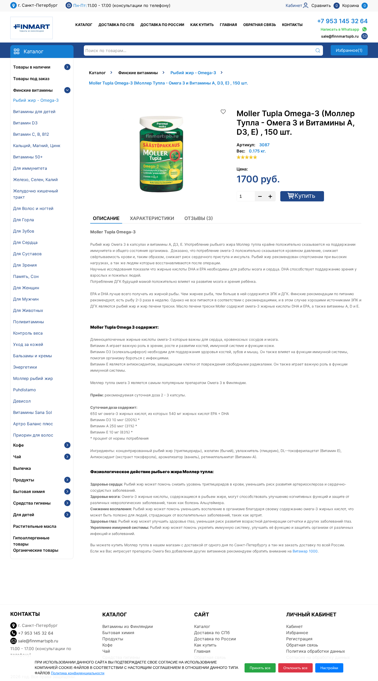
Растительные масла (34, 526)
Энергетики (25, 367)
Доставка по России (162, 24)
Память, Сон (26, 276)
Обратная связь (259, 24)
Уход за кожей (28, 344)
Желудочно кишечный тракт (35, 194)
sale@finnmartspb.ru (340, 36)
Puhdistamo (24, 389)
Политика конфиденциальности (77, 673)
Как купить (202, 24)
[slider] (247, 157)
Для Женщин (26, 287)
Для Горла (23, 219)
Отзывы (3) (198, 218)
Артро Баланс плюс (33, 423)
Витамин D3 (25, 122)
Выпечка (22, 468)
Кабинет (294, 626)
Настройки (329, 668)
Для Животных (28, 310)
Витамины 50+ (28, 156)
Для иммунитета (30, 168)
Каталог (83, 24)
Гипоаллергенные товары (31, 541)
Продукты (23, 479)
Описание (106, 218)
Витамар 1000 (305, 551)
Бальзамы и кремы (32, 355)
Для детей (23, 514)
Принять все (260, 668)
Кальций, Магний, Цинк (36, 145)
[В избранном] (223, 111)
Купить (304, 195)
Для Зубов (23, 231)
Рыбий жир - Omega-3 (36, 100)
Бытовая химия (29, 491)
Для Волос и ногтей (33, 208)
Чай (17, 456)
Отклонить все (295, 668)
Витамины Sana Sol (32, 412)
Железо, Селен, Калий (35, 179)
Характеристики (152, 218)
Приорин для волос (33, 435)
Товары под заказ (31, 78)
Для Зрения (25, 265)
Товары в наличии (31, 67)
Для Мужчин (26, 299)
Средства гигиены (32, 503)
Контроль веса (28, 333)
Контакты (292, 24)
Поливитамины (28, 321)
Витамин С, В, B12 (31, 134)
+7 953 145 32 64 (342, 21)
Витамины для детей (34, 111)
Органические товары (35, 550)
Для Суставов (27, 253)
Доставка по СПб (116, 24)
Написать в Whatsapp (340, 29)
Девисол (22, 401)
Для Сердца (25, 242)
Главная (228, 24)
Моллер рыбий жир (33, 378)
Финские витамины (33, 90)
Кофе (18, 445)
